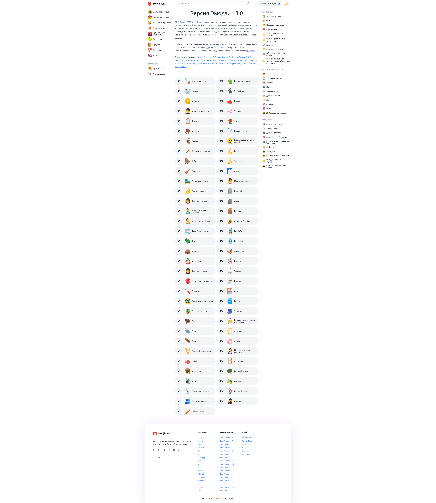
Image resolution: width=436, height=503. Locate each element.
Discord (200, 487)
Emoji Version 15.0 (227, 480)
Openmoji (201, 484)
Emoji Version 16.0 (227, 487)
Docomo (200, 480)
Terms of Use (247, 441)
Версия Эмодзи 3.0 (240, 57)
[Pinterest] (164, 450)
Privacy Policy (247, 438)
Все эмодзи (246, 454)
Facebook (200, 447)
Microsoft (201, 444)
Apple (199, 438)
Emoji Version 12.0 (227, 464)
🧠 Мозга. (250, 50)
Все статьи (246, 451)
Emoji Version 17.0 (227, 490)
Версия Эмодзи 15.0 (220, 63)
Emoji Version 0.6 (226, 438)
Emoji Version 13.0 (227, 471)
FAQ (243, 447)
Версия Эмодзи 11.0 (211, 60)
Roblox (200, 490)
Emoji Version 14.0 (227, 477)
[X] (159, 450)
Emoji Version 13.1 (227, 474)
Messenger (201, 451)
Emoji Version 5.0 (226, 457)
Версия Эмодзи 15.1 (239, 63)
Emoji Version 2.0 (226, 447)
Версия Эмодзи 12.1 (248, 60)
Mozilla (200, 471)
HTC (199, 467)
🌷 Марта (193, 35)
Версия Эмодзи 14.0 (202, 63)
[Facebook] (154, 450)
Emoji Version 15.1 (227, 484)
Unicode (200, 22)
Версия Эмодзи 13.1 (183, 63)
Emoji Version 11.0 (227, 461)
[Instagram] (179, 450)
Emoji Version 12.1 (227, 467)
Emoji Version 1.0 (226, 444)
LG (198, 464)
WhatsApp (201, 457)
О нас (244, 444)
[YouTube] (174, 450)
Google (200, 441)
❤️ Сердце (205, 47)
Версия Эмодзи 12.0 (230, 60)
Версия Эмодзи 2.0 (223, 57)
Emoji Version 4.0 (226, 454)
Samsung (201, 461)
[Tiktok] (169, 450)
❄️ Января (182, 22)
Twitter (200, 454)
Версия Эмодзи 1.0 (206, 57)
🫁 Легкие (218, 47)
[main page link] (157, 3)
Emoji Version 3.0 (226, 451)
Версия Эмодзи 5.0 (193, 60)
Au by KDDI (201, 477)
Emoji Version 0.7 (226, 441)
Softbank (200, 474)
